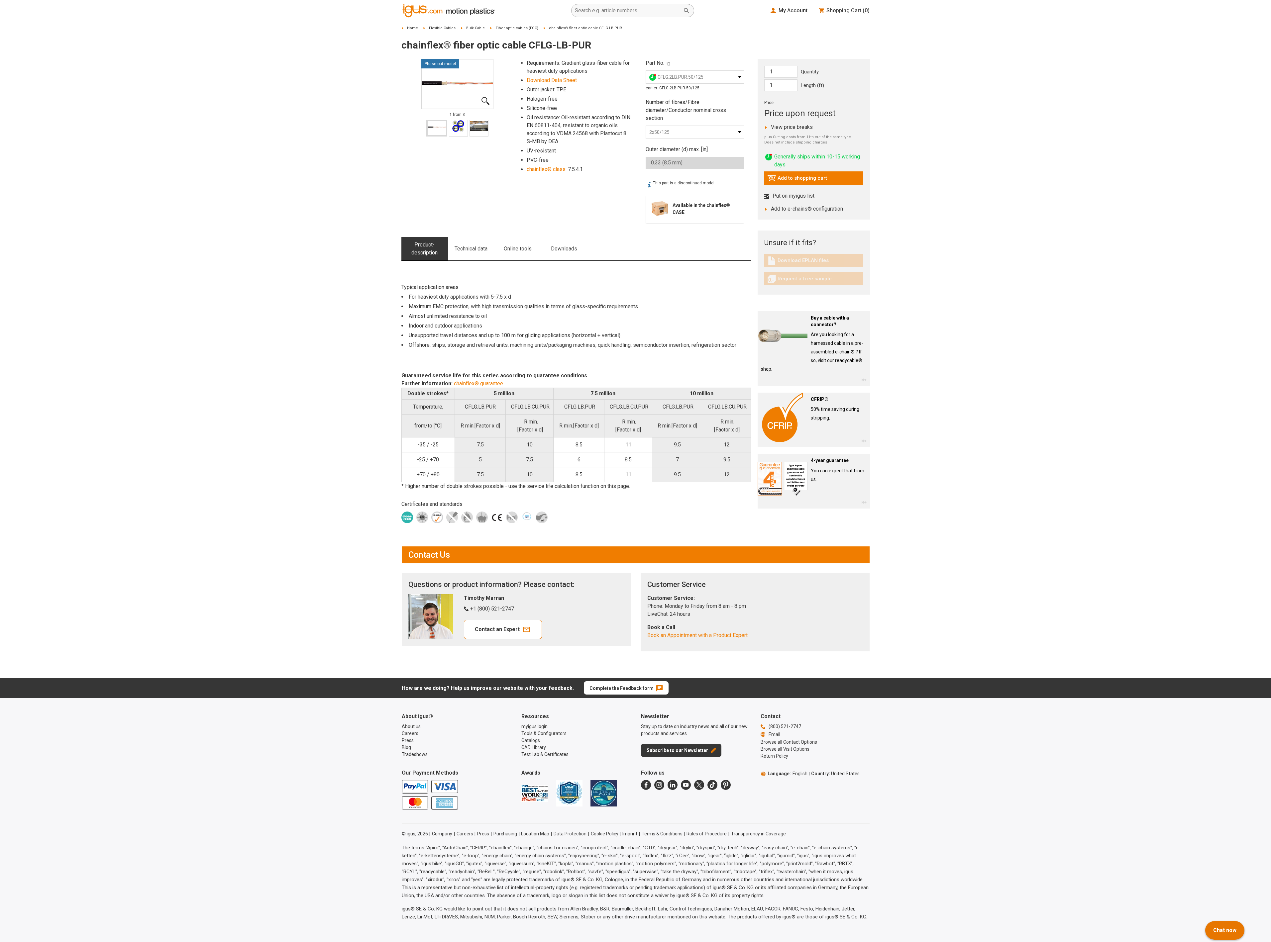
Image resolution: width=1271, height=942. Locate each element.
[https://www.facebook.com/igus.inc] (646, 785)
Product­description (424, 248)
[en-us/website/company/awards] (534, 793)
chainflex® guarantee (478, 383)
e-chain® (845, 351)
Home (412, 28)
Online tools (518, 248)
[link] (813, 263)
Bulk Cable (475, 28)
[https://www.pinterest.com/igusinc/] (726, 785)
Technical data (471, 248)
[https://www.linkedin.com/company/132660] (673, 785)
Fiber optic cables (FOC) (517, 28)
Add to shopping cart (797, 179)
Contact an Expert (497, 629)
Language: (787, 773)
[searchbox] (627, 11)
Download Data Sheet (552, 80)
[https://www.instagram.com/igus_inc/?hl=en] (659, 785)
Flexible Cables (442, 28)
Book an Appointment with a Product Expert (697, 635)
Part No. (655, 63)
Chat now (1224, 930)
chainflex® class (546, 169)
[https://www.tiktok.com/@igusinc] (712, 785)
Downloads (564, 248)
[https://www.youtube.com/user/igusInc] (686, 785)
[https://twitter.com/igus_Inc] (699, 785)
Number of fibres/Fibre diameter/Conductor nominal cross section (686, 110)
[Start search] (686, 11)
